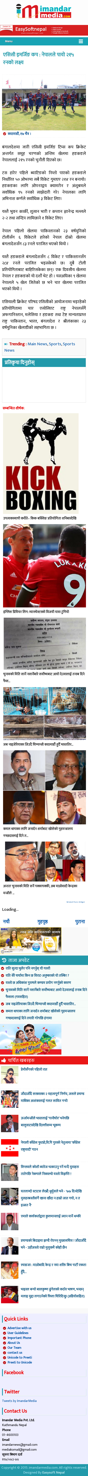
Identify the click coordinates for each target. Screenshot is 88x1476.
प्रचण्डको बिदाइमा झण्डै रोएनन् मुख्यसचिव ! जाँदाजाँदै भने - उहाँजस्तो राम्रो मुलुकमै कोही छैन (53, 1244)
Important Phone (19, 1338)
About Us (14, 1343)
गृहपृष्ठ (42, 922)
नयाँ (6, 922)
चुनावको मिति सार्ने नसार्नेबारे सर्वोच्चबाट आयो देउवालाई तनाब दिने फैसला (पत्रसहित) (46, 993)
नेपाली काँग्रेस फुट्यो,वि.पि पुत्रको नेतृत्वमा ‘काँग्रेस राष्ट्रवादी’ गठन (50, 1146)
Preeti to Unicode (20, 1362)
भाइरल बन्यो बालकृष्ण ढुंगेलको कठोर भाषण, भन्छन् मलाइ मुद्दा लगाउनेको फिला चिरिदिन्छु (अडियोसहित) (53, 1292)
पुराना (80, 922)
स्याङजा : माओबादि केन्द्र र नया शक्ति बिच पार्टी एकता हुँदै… (53, 1268)
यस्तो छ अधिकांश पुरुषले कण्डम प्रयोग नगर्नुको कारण (38, 983)
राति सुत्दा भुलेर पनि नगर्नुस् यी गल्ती (28, 968)
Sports (55, 344)
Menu (8, 41)
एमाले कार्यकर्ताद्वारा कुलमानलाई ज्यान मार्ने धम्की (51, 1216)
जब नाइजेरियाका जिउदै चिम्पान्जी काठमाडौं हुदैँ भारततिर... (41, 1004)
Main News (37, 344)
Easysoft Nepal (53, 1472)
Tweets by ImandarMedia (19, 1401)
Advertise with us (20, 1328)
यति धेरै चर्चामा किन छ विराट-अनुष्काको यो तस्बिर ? (37, 975)
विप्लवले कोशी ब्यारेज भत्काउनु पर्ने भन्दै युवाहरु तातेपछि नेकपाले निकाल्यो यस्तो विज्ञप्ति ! (50, 1170)
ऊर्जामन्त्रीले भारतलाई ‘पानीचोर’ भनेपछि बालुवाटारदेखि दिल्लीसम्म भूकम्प (45, 1121)
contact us (15, 1352)
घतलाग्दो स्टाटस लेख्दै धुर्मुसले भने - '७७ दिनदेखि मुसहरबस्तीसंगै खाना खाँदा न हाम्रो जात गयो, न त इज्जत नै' (51, 1198)
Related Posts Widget (76, 902)
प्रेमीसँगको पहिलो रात (34, 1069)
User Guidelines (18, 1333)
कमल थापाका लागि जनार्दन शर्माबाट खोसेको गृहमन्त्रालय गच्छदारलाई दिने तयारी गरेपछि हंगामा (40, 1014)
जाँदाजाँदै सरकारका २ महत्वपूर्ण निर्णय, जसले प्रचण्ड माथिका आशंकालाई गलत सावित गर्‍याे (52, 1097)
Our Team (14, 1348)
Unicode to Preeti (20, 1357)
